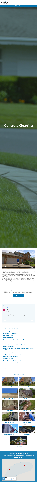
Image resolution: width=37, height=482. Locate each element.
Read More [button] (8, 316)
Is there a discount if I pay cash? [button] (10, 356)
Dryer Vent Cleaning (27, 417)
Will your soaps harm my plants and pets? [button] (12, 354)
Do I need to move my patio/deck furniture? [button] (13, 342)
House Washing (27, 382)
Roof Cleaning (27, 394)
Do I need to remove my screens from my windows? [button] (14, 344)
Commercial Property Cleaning (10, 429)
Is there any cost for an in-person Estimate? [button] (13, 365)
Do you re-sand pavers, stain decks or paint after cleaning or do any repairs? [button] (18, 349)
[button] (35, 2)
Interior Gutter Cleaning (10, 417)
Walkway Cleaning (27, 406)
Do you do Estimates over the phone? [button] (11, 362)
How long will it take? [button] (8, 335)
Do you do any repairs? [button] (8, 331)
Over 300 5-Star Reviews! (12, 307)
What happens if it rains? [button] (8, 337)
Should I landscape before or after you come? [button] (13, 339)
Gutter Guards (27, 429)
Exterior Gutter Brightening (10, 394)
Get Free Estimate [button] (18, 5)
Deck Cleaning (10, 406)
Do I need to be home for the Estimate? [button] (12, 360)
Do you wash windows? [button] (8, 346)
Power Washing (10, 382)
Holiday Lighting (18, 441)
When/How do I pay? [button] (8, 358)
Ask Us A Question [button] (5, 369)
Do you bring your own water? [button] (10, 333)
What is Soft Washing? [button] (8, 352)
